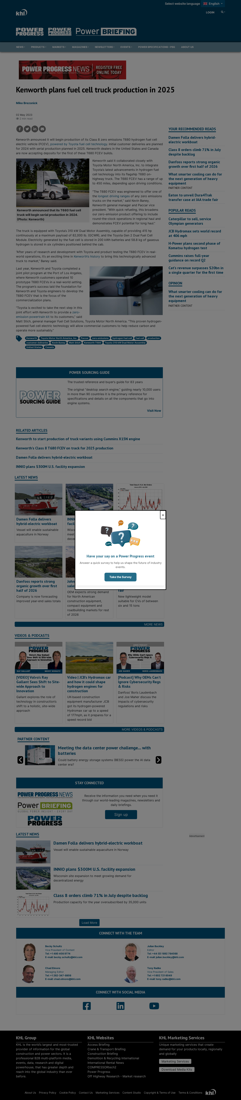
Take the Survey (120, 577)
